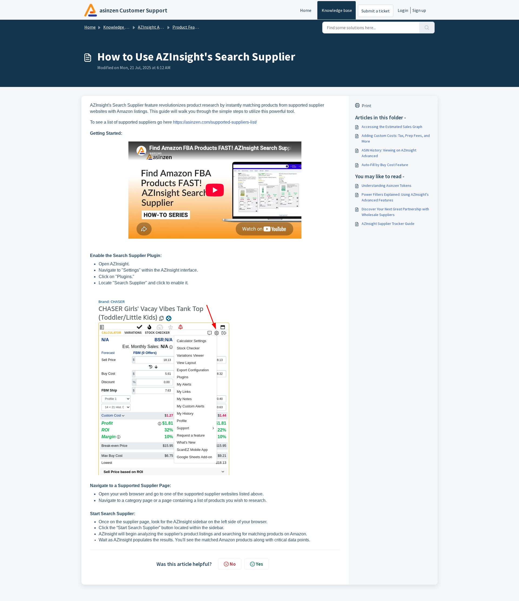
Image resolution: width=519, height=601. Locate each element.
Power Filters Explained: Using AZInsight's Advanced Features (395, 197)
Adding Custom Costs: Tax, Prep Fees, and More (396, 138)
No (233, 564)
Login (403, 10)
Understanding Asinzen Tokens (386, 185)
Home (305, 10)
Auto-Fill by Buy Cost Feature (385, 164)
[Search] (427, 27)
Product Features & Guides (196, 27)
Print (366, 105)
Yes (259, 564)
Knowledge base (337, 10)
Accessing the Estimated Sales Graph (392, 126)
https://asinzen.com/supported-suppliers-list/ (215, 122)
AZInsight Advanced (156, 27)
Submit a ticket (375, 10)
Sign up (419, 10)
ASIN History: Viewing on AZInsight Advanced (389, 153)
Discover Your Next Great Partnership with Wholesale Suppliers (395, 212)
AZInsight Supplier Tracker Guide (388, 223)
